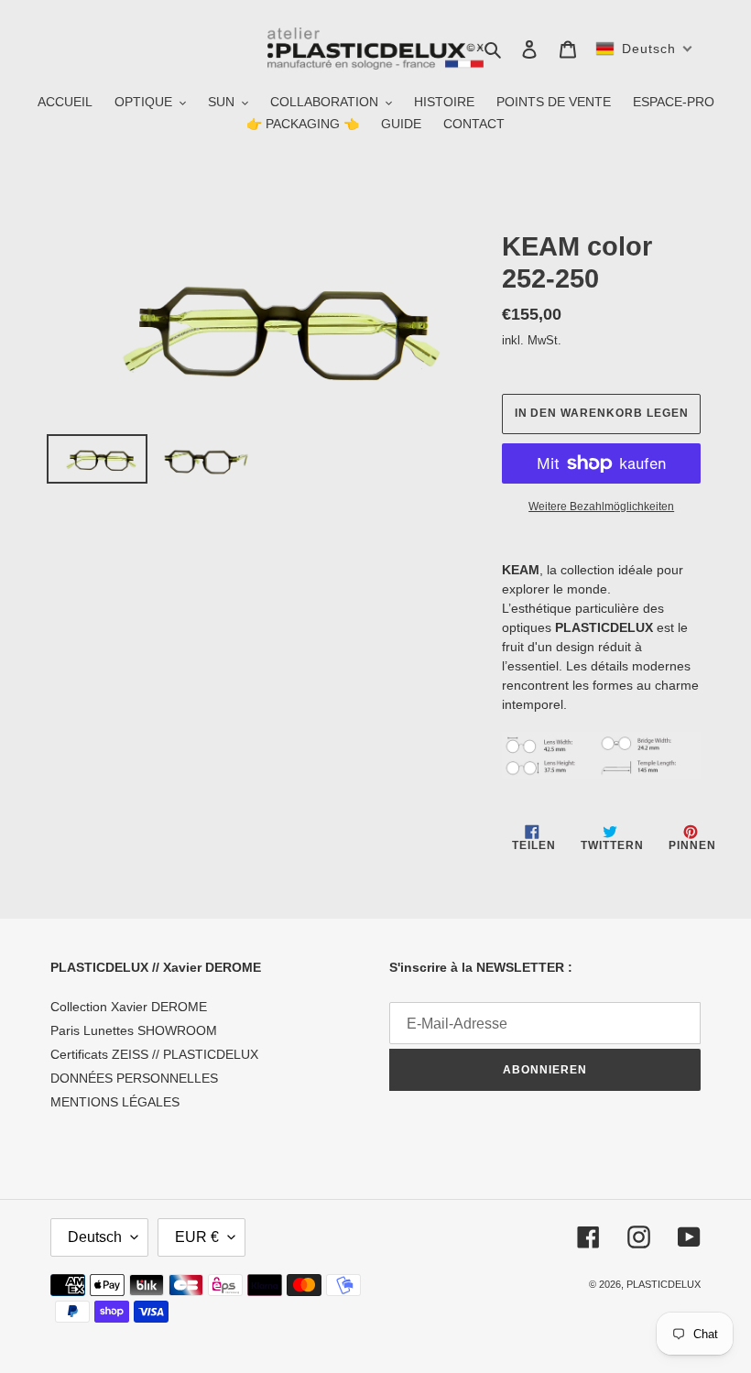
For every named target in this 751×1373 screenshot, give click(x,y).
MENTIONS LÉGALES (115, 1102)
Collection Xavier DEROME (128, 1006)
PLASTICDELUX (663, 1284)
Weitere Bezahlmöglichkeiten (601, 506)
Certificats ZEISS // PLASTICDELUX (154, 1054)
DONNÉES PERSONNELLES (134, 1078)
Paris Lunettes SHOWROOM (133, 1030)
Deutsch (95, 1237)
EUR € (197, 1237)
